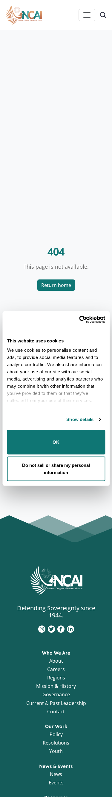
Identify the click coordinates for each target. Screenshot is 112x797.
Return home (56, 285)
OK (56, 441)
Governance (56, 694)
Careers (56, 669)
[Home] (24, 15)
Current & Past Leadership (56, 703)
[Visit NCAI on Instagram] (41, 628)
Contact (56, 711)
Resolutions (56, 742)
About (56, 661)
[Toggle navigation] (87, 15)
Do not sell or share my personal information (56, 469)
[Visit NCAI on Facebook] (61, 628)
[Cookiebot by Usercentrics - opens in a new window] (79, 320)
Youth (56, 751)
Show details (79, 419)
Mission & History (56, 686)
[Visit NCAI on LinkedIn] (70, 628)
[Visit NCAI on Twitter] (51, 628)
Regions (56, 677)
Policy (56, 734)
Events (56, 782)
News (56, 774)
